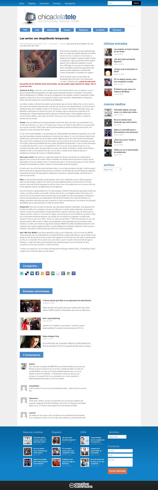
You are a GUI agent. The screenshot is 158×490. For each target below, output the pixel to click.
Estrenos (117, 29)
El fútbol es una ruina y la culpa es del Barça (125, 90)
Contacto (57, 3)
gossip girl (73, 44)
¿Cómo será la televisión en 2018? (125, 70)
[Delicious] (27, 274)
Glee (68, 44)
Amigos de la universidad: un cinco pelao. (96, 450)
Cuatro (67, 29)
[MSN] (68, 274)
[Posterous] (42, 274)
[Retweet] (22, 274)
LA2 (37, 29)
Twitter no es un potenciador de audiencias (126, 150)
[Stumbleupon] (53, 274)
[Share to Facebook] (37, 274)
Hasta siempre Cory (51, 336)
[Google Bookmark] (74, 274)
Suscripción (70, 3)
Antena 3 (51, 29)
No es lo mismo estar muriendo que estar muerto (125, 120)
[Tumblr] (63, 274)
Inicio (21, 3)
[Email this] (58, 274)
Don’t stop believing (51, 318)
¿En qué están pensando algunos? (124, 60)
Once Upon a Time (33, 46)
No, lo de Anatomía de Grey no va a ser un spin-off (97, 461)
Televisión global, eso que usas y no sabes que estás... (126, 110)
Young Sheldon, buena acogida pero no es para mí (98, 439)
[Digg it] (32, 274)
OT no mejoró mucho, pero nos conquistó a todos (125, 80)
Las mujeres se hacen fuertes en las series (126, 50)
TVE (25, 29)
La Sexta (100, 29)
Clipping (31, 3)
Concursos (44, 3)
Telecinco (83, 29)
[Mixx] (48, 274)
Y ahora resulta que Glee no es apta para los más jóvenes (67, 300)
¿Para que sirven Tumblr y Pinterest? (125, 140)
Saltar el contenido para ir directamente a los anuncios (126, 130)
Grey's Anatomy (82, 44)
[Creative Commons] (81, 487)
